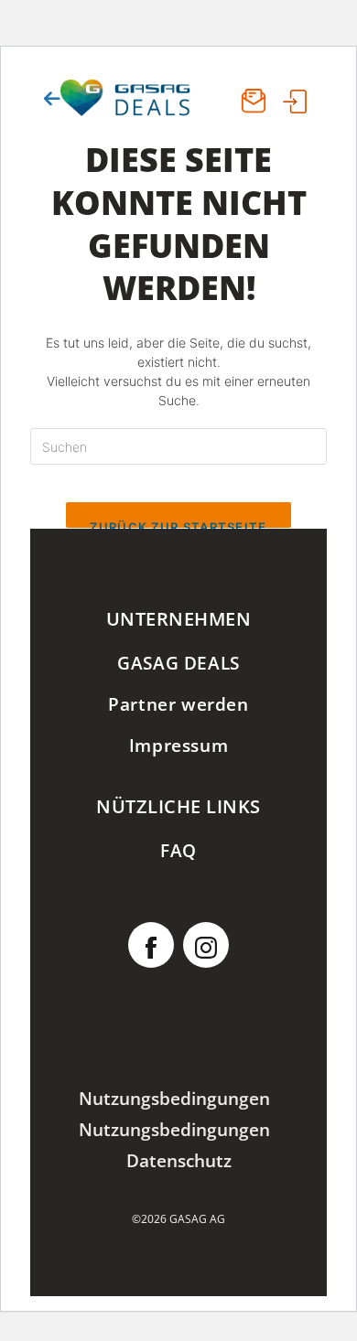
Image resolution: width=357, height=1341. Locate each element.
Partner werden (178, 703)
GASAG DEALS (178, 662)
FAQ (178, 850)
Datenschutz (179, 1160)
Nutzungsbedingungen (174, 1098)
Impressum (178, 745)
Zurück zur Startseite (178, 524)
